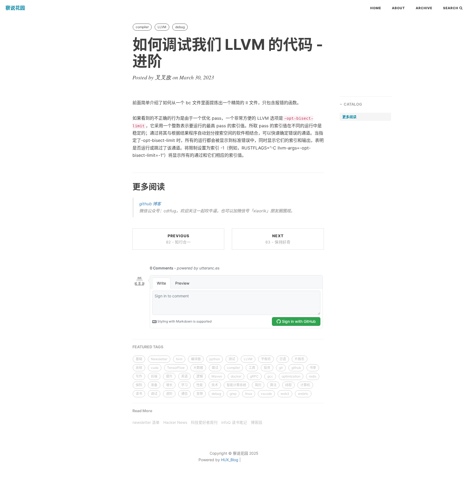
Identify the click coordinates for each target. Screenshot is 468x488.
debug (180, 27)
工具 (252, 368)
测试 (232, 359)
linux (248, 394)
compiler (142, 27)
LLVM (162, 27)
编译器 (196, 359)
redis (312, 376)
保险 (139, 385)
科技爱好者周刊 (204, 422)
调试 (154, 394)
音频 (199, 394)
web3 (285, 394)
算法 (273, 385)
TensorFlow (176, 368)
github (296, 368)
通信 (184, 394)
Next (278, 239)
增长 (169, 385)
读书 (139, 394)
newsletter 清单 (146, 422)
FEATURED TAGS (147, 346)
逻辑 (199, 376)
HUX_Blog (229, 459)
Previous (178, 239)
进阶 (169, 394)
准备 (154, 385)
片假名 (299, 359)
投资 (267, 368)
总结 (139, 368)
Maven (217, 376)
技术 (215, 385)
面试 (215, 368)
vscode (266, 394)
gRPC (254, 376)
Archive (424, 8)
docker (236, 376)
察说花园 (15, 8)
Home (375, 8)
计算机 (305, 385)
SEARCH (451, 8)
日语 (283, 359)
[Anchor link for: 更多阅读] (126, 186)
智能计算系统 (236, 385)
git (281, 368)
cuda (154, 368)
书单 (313, 368)
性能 (199, 385)
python (214, 359)
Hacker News (175, 422)
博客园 (256, 422)
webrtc (303, 394)
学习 (184, 385)
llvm (179, 359)
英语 (184, 376)
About (398, 8)
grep (233, 394)
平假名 (266, 359)
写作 (139, 376)
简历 (258, 385)
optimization (291, 376)
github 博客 (150, 203)
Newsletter (159, 359)
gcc (270, 376)
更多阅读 (349, 117)
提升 (169, 376)
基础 (139, 359)
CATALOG (353, 104)
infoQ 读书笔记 (234, 422)
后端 (154, 376)
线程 (288, 385)
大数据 (198, 368)
